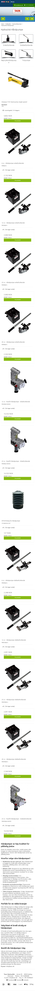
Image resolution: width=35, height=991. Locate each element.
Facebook (11, 980)
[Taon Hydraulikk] (17, 11)
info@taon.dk (19, 5)
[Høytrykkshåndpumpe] (9, 54)
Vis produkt (18, 120)
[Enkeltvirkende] (9, 39)
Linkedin (25, 980)
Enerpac (5, 895)
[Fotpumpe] (26, 54)
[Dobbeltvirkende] (26, 39)
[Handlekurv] (32, 18)
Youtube (18, 980)
